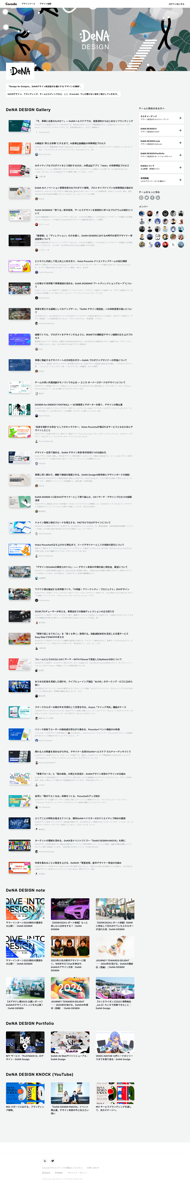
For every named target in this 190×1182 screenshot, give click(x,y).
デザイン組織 (45, 4)
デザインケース (28, 4)
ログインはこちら (176, 4)
